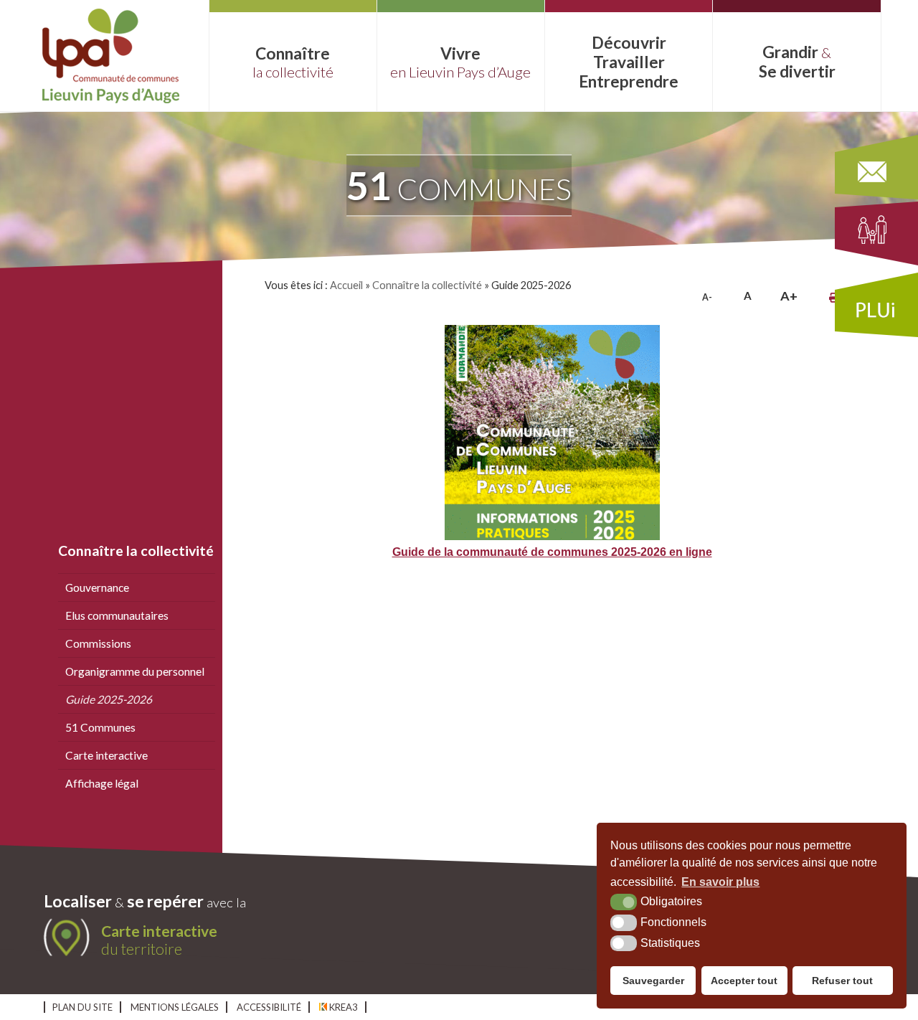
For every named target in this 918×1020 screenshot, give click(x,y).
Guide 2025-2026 (108, 699)
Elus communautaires (117, 615)
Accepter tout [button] (744, 980)
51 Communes (100, 727)
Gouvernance (97, 587)
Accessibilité (269, 1007)
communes (459, 185)
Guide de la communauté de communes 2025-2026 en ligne (552, 551)
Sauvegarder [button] (653, 980)
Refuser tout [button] (842, 980)
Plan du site (82, 1007)
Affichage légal (101, 783)
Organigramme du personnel (134, 671)
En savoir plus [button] (720, 882)
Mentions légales (175, 1007)
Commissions (98, 643)
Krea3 (342, 1007)
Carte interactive (106, 755)
